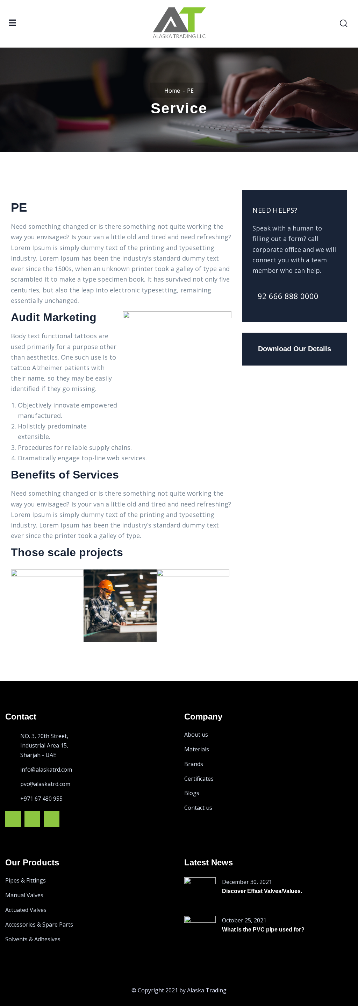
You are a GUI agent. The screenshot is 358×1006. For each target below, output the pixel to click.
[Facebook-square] (13, 819)
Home (172, 90)
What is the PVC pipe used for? (263, 930)
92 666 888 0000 (288, 296)
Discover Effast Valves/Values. (262, 891)
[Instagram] (32, 819)
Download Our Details (294, 349)
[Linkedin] (51, 819)
